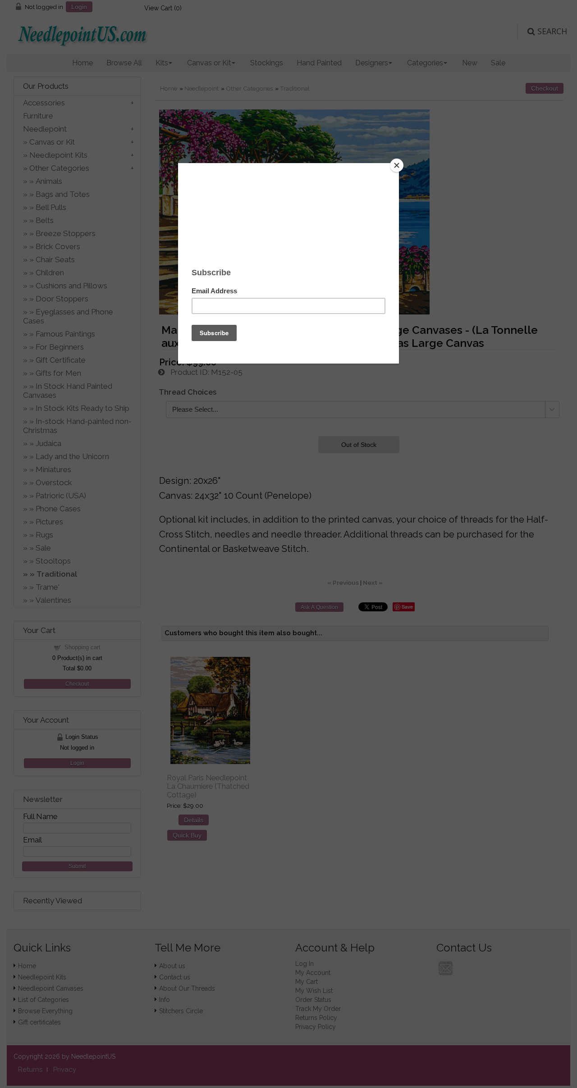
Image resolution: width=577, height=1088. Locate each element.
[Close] (396, 165)
